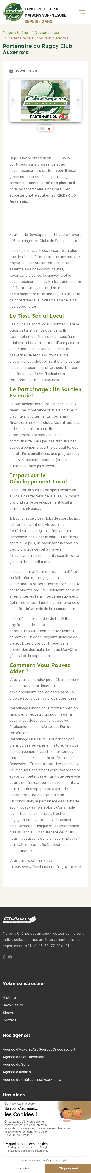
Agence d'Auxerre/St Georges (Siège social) (39, 1049)
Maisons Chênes (16, 32)
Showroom (12, 1012)
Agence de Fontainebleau (24, 1056)
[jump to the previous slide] (14, 101)
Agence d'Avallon (17, 1071)
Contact (9, 1019)
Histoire (9, 997)
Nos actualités (47, 32)
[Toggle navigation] (82, 12)
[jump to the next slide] (77, 101)
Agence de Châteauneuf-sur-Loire (32, 1079)
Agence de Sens (16, 1064)
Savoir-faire (13, 1004)
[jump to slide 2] (49, 128)
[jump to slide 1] (42, 128)
